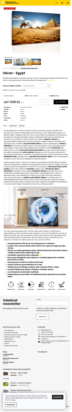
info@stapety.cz (46, 330)
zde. (40, 255)
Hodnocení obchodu (11, 346)
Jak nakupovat (9, 330)
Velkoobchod (8, 339)
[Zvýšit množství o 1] (50, 102)
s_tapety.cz (44, 339)
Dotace (6, 343)
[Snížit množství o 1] (41, 102)
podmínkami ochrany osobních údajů (51, 309)
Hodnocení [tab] (13, 126)
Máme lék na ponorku (10, 358)
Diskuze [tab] (21, 126)
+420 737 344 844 (47, 332)
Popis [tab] (5, 126)
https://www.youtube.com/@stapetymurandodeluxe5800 (55, 342)
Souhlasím (57, 397)
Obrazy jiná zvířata (26, 107)
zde (14, 400)
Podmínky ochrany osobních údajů (15, 335)
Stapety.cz (51, 80)
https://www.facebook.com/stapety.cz (53, 336)
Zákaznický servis (9, 341)
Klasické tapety (8, 362)
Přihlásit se (42, 317)
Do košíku (62, 102)
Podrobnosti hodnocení (29, 68)
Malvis (57, 96)
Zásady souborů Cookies (12, 337)
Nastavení (11, 405)
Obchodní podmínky (11, 332)
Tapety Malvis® (8, 354)
